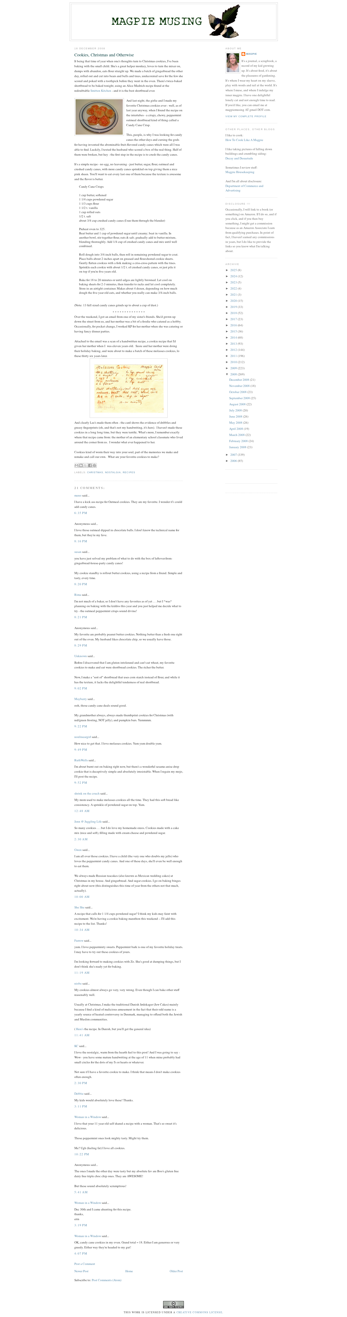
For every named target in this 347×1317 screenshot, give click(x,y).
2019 (234, 307)
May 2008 (236, 422)
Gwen (78, 850)
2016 (234, 325)
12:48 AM (82, 811)
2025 (234, 270)
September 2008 (240, 398)
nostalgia (113, 472)
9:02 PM (80, 688)
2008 (234, 374)
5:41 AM (81, 1192)
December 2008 (239, 379)
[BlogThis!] (81, 465)
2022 (234, 288)
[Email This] (76, 465)
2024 (234, 276)
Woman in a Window (87, 1117)
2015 (234, 331)
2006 (234, 461)
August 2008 (237, 404)
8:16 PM (80, 541)
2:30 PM (80, 1083)
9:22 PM (80, 726)
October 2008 (238, 392)
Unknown (80, 656)
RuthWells (81, 760)
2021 (234, 294)
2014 (234, 337)
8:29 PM (80, 645)
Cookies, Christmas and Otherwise (104, 55)
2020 (234, 300)
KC (76, 1046)
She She (79, 907)
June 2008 (236, 416)
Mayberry (80, 699)
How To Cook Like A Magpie (244, 140)
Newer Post (81, 1271)
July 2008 (236, 410)
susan (77, 552)
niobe (78, 983)
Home (129, 1271)
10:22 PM (81, 1154)
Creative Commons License (199, 1312)
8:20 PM (80, 584)
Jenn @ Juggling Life (88, 821)
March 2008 (237, 435)
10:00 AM (82, 897)
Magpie (251, 54)
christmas (95, 472)
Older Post (176, 1271)
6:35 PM (80, 513)
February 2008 (239, 441)
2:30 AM (81, 839)
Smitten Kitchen (100, 90)
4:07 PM (80, 1253)
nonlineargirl (82, 737)
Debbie (79, 1093)
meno (77, 495)
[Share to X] (85, 465)
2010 (234, 362)
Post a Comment (84, 1264)
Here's (79, 1029)
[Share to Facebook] (90, 465)
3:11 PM (80, 1106)
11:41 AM (82, 1035)
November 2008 (239, 386)
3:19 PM (80, 1225)
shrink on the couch (87, 793)
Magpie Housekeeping (239, 172)
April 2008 (236, 429)
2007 (234, 454)
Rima (77, 594)
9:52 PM (80, 782)
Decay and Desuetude (239, 158)
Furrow (78, 940)
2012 (234, 350)
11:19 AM (82, 972)
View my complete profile (246, 116)
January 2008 (238, 447)
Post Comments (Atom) (106, 1280)
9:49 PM (80, 749)
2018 (234, 313)
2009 (234, 368)
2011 (234, 356)
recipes (129, 472)
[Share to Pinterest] (94, 465)
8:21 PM (80, 617)
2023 (234, 282)
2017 (234, 319)
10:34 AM (82, 930)
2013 (234, 343)
